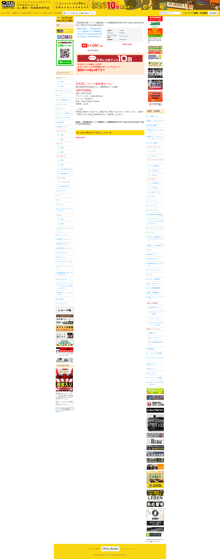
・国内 (61, 86)
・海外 (61, 82)
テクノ (59, 200)
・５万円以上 (154, 170)
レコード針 (151, 196)
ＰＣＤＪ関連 (152, 143)
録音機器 (151, 349)
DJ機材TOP (15, 13)
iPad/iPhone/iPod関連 (155, 214)
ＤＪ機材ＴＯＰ (153, 116)
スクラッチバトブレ (64, 91)
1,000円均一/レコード (64, 248)
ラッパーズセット (156, 318)
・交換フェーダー (156, 192)
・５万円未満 (154, 166)
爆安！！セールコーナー (156, 121)
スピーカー (151, 232)
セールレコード (62, 235)
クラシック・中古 (63, 118)
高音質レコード (62, 127)
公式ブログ (37, 13)
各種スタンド (152, 254)
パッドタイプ (154, 337)
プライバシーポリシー (129, 548)
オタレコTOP (5, 13)
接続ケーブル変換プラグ (156, 245)
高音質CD (60, 122)
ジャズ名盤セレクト (64, 100)
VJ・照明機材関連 (154, 288)
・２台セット (154, 156)
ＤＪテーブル (152, 210)
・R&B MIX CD (64, 186)
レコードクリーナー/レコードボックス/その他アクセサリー (65, 286)
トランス (60, 204)
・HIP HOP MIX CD (66, 169)
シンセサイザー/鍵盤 (155, 353)
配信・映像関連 (153, 292)
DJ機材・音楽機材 (200, 13)
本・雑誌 (60, 299)
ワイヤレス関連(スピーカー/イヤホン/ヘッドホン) (156, 239)
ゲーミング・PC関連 (155, 378)
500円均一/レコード (64, 244)
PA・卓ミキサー (153, 283)
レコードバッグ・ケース (156, 228)
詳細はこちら (60, 411)
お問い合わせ (47, 13)
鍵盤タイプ (153, 333)
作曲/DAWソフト (155, 307)
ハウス (59, 195)
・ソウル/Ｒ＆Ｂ (64, 182)
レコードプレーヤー (154, 270)
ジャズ (59, 95)
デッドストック (62, 253)
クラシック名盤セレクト (65, 113)
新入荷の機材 (152, 125)
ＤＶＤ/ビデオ (62, 279)
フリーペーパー (62, 304)
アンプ (150, 274)
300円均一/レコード (64, 239)
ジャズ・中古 (61, 104)
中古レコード (61, 257)
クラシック (61, 109)
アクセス (91, 548)
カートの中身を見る (72, 13)
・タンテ (153, 151)
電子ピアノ (151, 369)
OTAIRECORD (109, 555)
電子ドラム (151, 364)
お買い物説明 (26, 13)
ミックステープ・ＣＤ (64, 262)
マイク (150, 250)
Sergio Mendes (123, 36)
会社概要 (58, 13)
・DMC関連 (63, 174)
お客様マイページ (89, 13)
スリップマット (153, 201)
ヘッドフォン (152, 206)
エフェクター (152, 373)
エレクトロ (61, 191)
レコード (186, 13)
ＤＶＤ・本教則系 (154, 279)
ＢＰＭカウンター (154, 259)
